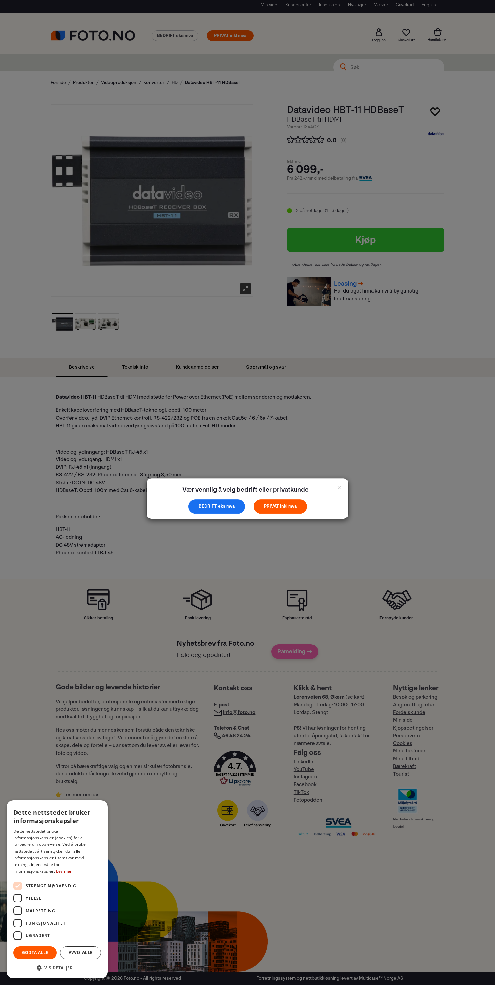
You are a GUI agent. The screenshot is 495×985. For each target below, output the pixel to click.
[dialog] (57, 889)
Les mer (64, 871)
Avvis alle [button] (81, 952)
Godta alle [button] (35, 952)
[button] (57, 968)
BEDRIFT (208, 506)
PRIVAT (272, 506)
